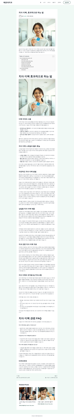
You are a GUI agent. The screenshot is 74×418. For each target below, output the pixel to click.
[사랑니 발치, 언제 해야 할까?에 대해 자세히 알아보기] (46, 393)
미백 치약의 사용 (24, 59)
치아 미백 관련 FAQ (24, 68)
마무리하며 (23, 69)
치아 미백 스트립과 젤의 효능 (27, 61)
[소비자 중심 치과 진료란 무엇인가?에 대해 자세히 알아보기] (27, 393)
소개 (44, 2)
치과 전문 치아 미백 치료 (26, 65)
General (27, 405)
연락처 (59, 2)
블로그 (54, 2)
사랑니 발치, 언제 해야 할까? (45, 402)
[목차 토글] (52, 56)
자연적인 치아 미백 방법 (26, 62)
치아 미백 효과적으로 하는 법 (26, 58)
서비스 (49, 2)
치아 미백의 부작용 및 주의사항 (27, 66)
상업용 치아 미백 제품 (25, 63)
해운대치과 (7, 2)
